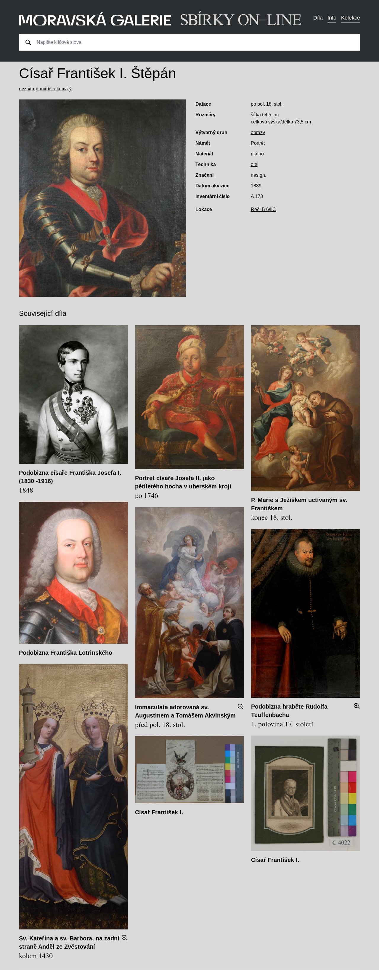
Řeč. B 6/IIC (263, 209)
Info (331, 18)
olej (254, 164)
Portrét (258, 143)
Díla (318, 18)
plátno (257, 153)
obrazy (258, 132)
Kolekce (350, 18)
